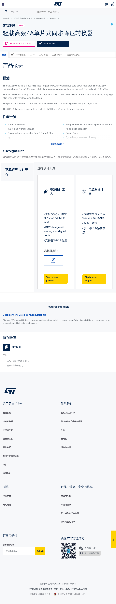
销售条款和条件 (45, 589)
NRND (21, 25)
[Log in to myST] (113, 4)
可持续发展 (8, 430)
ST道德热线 (66, 504)
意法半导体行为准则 (70, 513)
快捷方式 (7, 496)
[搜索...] (6, 11)
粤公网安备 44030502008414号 (71, 594)
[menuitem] (25, 360)
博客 (5, 464)
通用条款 (7, 473)
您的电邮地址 (8, 545)
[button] (3, 4)
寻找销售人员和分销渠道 (72, 421)
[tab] (4, 55)
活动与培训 (66, 447)
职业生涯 (7, 447)
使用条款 (33, 589)
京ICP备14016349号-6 (40, 594)
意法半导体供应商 (11, 456)
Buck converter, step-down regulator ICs (24, 315)
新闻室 (64, 439)
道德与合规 (66, 496)
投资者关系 (8, 421)
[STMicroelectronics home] (58, 4)
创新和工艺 (8, 439)
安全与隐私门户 (68, 522)
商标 (56, 589)
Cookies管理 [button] (81, 589)
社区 (63, 430)
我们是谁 (7, 413)
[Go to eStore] (107, 4)
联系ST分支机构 (68, 413)
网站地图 (7, 504)
